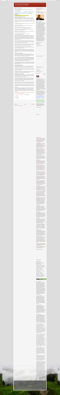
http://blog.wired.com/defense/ (39, 160)
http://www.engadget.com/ (42, 191)
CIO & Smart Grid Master (22, 4)
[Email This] (25, 94)
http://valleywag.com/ (41, 148)
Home (25, 104)
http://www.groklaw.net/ (41, 180)
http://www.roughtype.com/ (39, 212)
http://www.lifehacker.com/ (42, 138)
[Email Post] (24, 94)
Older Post (33, 104)
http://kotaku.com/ (41, 155)
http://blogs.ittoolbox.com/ (39, 143)
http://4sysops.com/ (41, 246)
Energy (17, 95)
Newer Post (16, 104)
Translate (41, 71)
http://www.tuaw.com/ (39, 224)
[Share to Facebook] (27, 94)
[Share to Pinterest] (28, 94)
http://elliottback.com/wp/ (39, 230)
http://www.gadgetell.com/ (42, 243)
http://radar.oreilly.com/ (42, 171)
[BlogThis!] (26, 94)
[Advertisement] (24, 102)
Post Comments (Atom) (20, 105)
